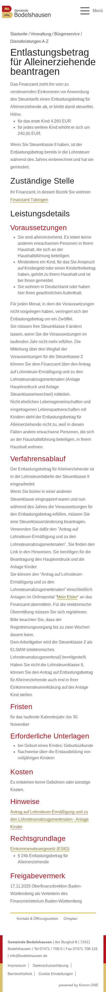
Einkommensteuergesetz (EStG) (39, 849)
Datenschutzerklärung (50, 965)
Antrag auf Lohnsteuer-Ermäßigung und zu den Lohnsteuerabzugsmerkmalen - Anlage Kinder (49, 819)
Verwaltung (41, 34)
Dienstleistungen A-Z (29, 41)
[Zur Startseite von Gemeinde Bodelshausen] (26, 19)
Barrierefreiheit (20, 974)
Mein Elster (67, 597)
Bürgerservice (67, 34)
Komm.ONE (88, 985)
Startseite (19, 34)
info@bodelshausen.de (28, 956)
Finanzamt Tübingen (29, 200)
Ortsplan (70, 918)
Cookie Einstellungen (56, 974)
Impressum (17, 965)
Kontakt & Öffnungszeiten (37, 918)
